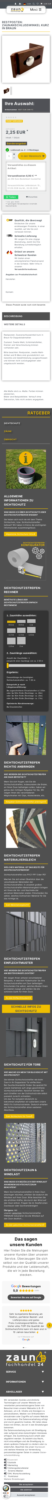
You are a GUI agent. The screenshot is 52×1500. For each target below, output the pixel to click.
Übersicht (10, 439)
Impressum (40, 1447)
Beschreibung (13, 316)
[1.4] (21, 630)
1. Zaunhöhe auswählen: (22, 615)
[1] (31, 621)
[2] (21, 640)
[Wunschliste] (38, 4)
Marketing (13, 1465)
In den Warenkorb (31, 156)
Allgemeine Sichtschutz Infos (20, 534)
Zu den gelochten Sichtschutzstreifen (24, 1225)
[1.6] (31, 630)
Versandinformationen (26, 269)
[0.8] (21, 621)
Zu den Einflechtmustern (17, 998)
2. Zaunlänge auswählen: (22, 653)
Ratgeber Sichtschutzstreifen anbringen (25, 802)
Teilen (12, 197)
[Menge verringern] (14, 158)
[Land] (25, 4)
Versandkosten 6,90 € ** (22, 175)
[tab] (26, 316)
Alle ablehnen (26, 1490)
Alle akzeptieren (26, 1484)
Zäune (8, 431)
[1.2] (11, 630)
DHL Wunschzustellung (19, 1473)
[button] (2, 1323)
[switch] (5, 1496)
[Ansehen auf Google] (26, 1336)
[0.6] (11, 622)
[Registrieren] (20, 4)
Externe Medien (15, 1471)
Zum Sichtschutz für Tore (18, 1116)
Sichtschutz (12, 423)
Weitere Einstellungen (14, 1479)
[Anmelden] (16, 4)
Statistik (12, 1462)
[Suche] (34, 4)
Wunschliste (32, 197)
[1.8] (11, 641)
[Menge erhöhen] (14, 154)
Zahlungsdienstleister (18, 1468)
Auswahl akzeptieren (26, 1495)
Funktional (13, 1476)
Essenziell (13, 1460)
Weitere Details (14, 324)
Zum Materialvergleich (16, 905)
